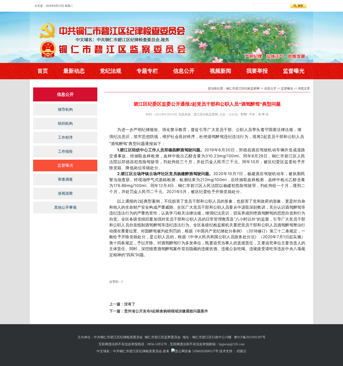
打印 (244, 114)
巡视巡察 (65, 193)
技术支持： (227, 351)
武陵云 (241, 351)
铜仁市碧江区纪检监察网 (242, 88)
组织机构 (65, 123)
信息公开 (184, 71)
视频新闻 (220, 71)
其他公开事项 (65, 207)
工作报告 (65, 151)
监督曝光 (293, 71)
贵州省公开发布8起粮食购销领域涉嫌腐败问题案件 (166, 311)
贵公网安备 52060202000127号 (196, 351)
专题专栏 (147, 71)
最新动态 (74, 71)
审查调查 (65, 179)
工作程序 (65, 137)
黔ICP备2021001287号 (250, 337)
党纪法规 (110, 71)
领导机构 (65, 109)
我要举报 (257, 71)
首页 (42, 71)
